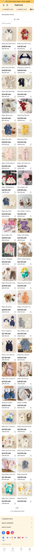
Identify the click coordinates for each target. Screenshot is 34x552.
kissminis (8, 544)
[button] (3, 5)
